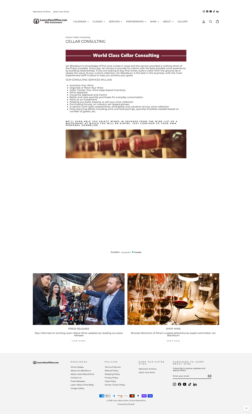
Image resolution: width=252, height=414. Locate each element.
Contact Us (76, 377)
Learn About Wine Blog (82, 385)
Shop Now (173, 341)
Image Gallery (77, 388)
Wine (153, 21)
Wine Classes (77, 367)
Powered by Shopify (126, 404)
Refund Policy (111, 370)
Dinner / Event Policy (115, 385)
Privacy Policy (111, 377)
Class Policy (110, 381)
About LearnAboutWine (82, 374)
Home (69, 37)
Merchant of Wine (41, 11)
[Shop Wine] (173, 299)
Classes (98, 21)
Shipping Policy (112, 374)
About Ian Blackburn (81, 370)
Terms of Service (113, 367)
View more (79, 341)
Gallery (182, 21)
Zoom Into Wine (61, 11)
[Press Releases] (79, 299)
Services (114, 21)
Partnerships (135, 21)
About (167, 21)
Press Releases (78, 381)
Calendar (80, 21)
